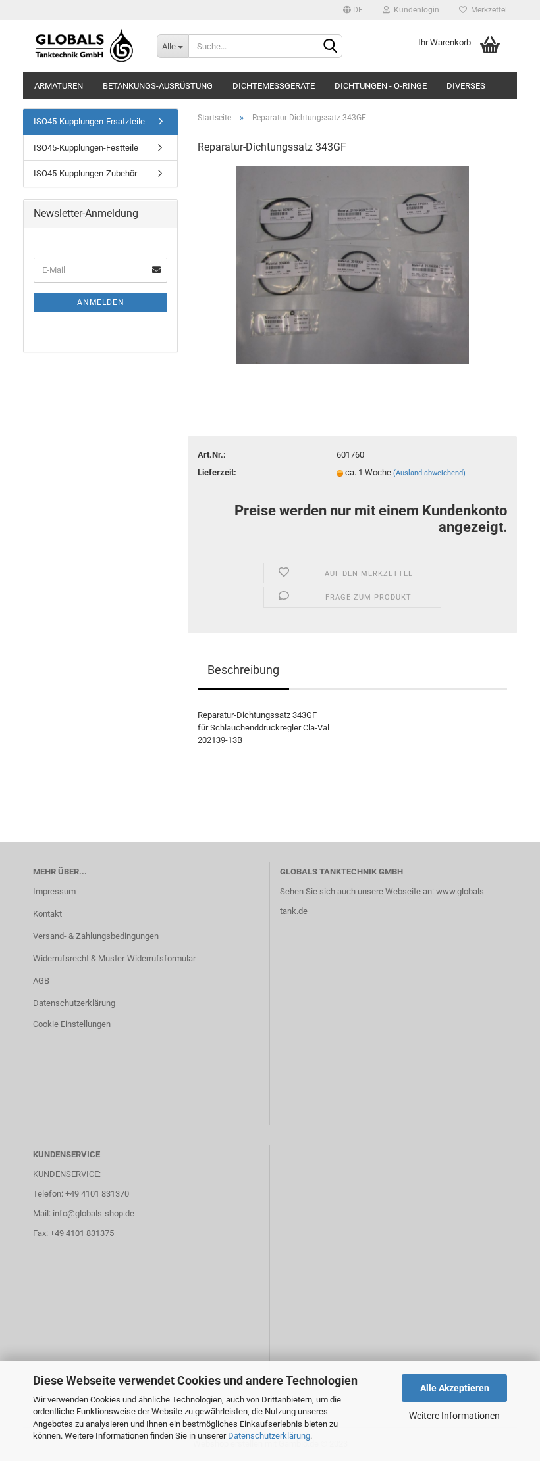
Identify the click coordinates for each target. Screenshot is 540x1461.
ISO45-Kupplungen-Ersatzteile (89, 121)
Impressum (54, 891)
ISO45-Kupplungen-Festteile (86, 148)
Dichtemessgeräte (273, 86)
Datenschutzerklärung (269, 1436)
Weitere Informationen (454, 1415)
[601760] (352, 265)
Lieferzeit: (217, 472)
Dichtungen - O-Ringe (381, 86)
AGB (41, 981)
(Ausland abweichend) (429, 473)
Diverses (465, 86)
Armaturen (58, 86)
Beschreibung (243, 670)
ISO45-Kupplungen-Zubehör (85, 173)
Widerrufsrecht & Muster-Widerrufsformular (114, 958)
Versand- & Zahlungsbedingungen (96, 936)
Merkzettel (487, 9)
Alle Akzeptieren (454, 1388)
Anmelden (100, 302)
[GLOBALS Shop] (85, 46)
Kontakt (47, 914)
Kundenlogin (414, 9)
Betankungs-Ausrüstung (158, 86)
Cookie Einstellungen (72, 1024)
